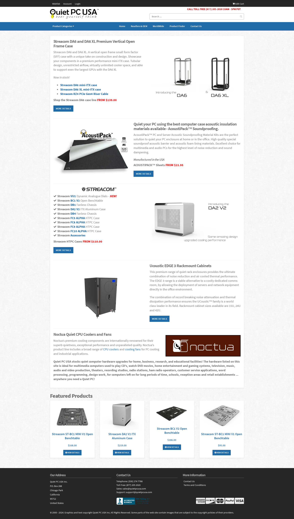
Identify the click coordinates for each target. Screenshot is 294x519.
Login (77, 3)
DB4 (73, 214)
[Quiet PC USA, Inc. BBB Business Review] (147, 501)
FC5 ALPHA (78, 218)
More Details (63, 108)
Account (67, 3)
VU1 (73, 196)
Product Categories (62, 26)
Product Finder (177, 26)
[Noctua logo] (203, 345)
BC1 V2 (75, 200)
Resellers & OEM (139, 26)
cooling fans (133, 349)
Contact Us (196, 26)
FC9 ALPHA (78, 227)
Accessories (77, 235)
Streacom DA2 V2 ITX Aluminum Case (122, 436)
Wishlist (56, 3)
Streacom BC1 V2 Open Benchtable (172, 431)
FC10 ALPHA (78, 231)
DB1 (73, 205)
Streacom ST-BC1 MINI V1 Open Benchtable (221, 436)
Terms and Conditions (195, 485)
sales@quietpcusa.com (134, 488)
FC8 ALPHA (78, 222)
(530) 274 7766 (135, 481)
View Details (73, 452)
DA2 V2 (75, 209)
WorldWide (158, 26)
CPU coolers (111, 349)
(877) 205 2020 (133, 485)
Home (122, 26)
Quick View (72, 416)
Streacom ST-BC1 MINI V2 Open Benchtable (72, 436)
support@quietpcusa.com (139, 492)
